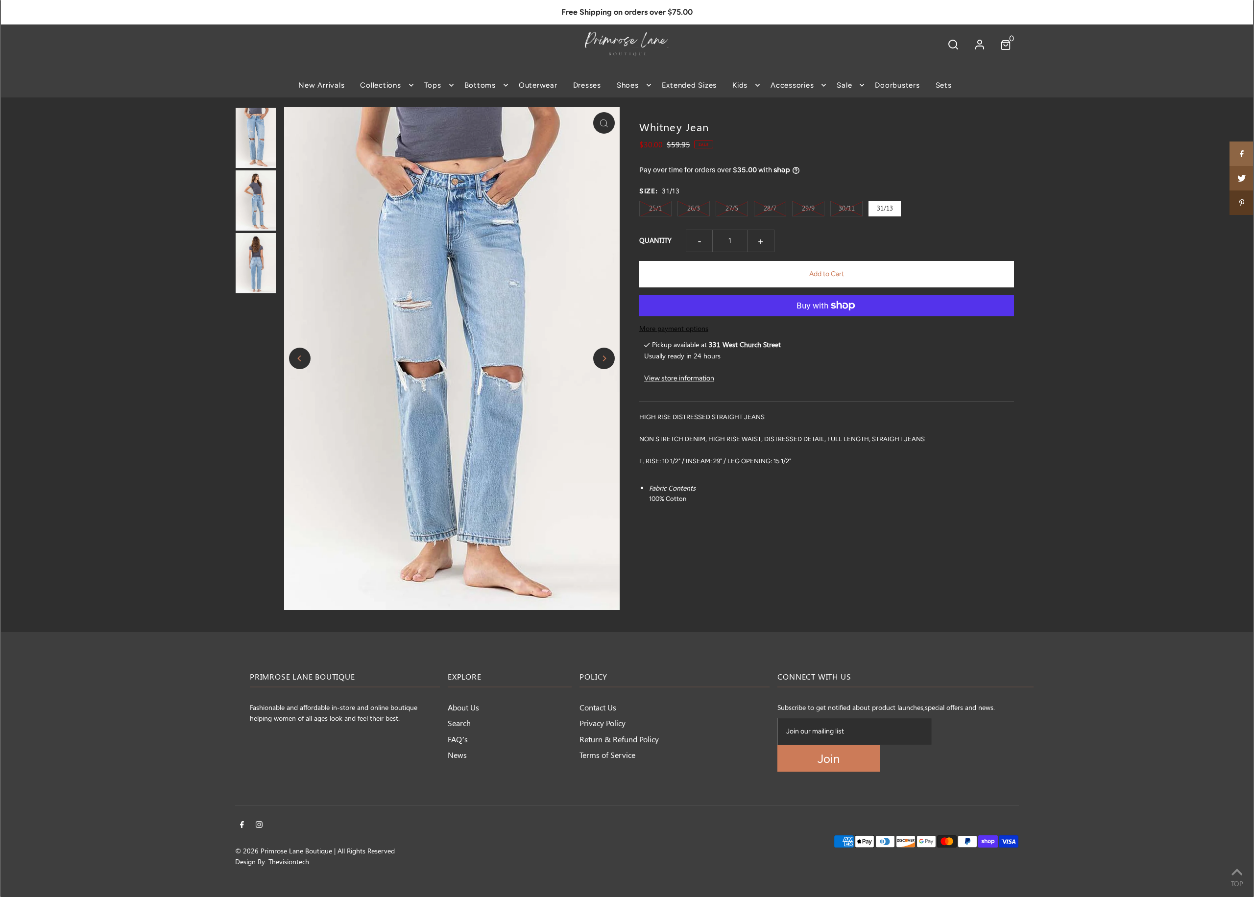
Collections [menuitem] (380, 85)
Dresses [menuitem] (587, 85)
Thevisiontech (288, 861)
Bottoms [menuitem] (480, 85)
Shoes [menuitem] (628, 85)
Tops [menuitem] (432, 85)
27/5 (731, 208)
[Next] (604, 358)
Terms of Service (607, 755)
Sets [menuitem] (944, 85)
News (457, 755)
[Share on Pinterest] (1242, 202)
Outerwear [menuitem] (538, 85)
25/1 (655, 208)
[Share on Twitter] (1242, 178)
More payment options (673, 328)
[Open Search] (953, 44)
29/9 (808, 208)
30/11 (847, 208)
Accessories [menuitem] (792, 85)
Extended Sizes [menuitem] (689, 85)
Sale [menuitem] (844, 85)
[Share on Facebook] (1242, 154)
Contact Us (597, 707)
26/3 (693, 208)
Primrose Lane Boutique (296, 850)
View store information (679, 378)
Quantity (655, 240)
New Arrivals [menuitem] (321, 85)
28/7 (770, 208)
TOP (1237, 883)
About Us (463, 707)
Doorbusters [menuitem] (897, 85)
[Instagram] (259, 825)
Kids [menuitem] (740, 85)
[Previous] (300, 358)
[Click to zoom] (604, 123)
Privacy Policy (602, 723)
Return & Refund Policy (619, 739)
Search (459, 723)
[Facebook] (242, 825)
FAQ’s (458, 739)
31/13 (885, 208)
